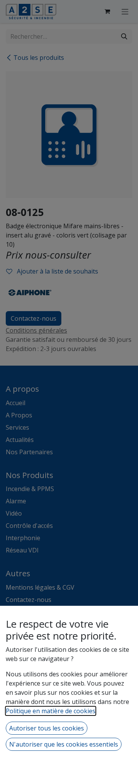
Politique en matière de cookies (50, 711)
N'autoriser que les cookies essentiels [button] (63, 744)
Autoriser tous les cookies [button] (46, 728)
